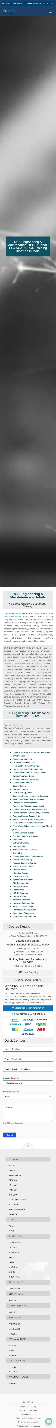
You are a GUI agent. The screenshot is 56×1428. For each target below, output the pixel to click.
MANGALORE (14, 1329)
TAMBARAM (14, 1252)
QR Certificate (48, 3)
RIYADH (12, 1231)
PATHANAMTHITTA (17, 1209)
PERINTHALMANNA (17, 1200)
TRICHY (12, 1257)
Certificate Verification (33, 3)
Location (11, 1092)
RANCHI (12, 1300)
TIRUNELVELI (14, 1277)
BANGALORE (14, 1324)
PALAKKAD (13, 1214)
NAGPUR (12, 1355)
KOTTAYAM (14, 1204)
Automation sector (12, 616)
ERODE (12, 1272)
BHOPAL (12, 1383)
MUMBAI (12, 1345)
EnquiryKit (6, 3)
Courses (11, 1078)
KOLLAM (12, 1185)
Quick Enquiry (17, 3)
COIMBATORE (15, 1243)
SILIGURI (12, 1367)
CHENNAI (13, 1247)
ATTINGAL (13, 1180)
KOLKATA (13, 1371)
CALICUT (13, 1170)
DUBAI (11, 1226)
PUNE (11, 1350)
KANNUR (13, 1190)
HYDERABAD (14, 1289)
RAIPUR (12, 1312)
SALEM (12, 1262)
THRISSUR (13, 1195)
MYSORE (13, 1334)
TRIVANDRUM (15, 1175)
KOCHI (12, 1165)
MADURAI (13, 1267)
